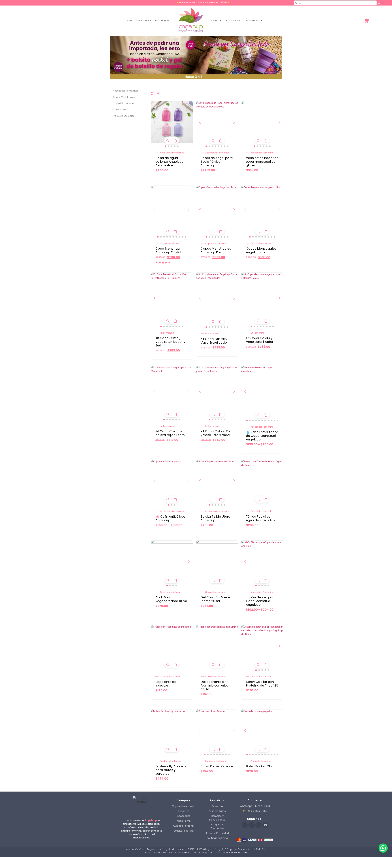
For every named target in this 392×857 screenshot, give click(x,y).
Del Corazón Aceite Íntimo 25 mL (215, 599)
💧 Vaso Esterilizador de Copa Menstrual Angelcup (262, 436)
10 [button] (185, 237)
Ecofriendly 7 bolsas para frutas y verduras (170, 770)
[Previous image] (154, 122)
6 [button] (221, 146)
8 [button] (227, 146)
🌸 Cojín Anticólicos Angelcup (170, 518)
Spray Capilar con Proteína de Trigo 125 (262, 684)
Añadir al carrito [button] (266, 499)
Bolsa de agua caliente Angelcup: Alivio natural (169, 161)
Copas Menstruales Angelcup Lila (261, 250)
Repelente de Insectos (165, 684)
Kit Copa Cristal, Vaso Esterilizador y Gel (170, 342)
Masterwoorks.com (236, 852)
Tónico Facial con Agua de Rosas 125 (260, 518)
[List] (158, 93)
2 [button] (168, 146)
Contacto (254, 800)
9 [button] (182, 237)
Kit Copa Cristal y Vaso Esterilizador (214, 341)
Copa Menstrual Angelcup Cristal (168, 250)
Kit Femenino (167, 333)
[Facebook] (245, 825)
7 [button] (224, 146)
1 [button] (165, 146)
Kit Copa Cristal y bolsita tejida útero (170, 433)
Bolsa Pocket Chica (261, 766)
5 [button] (178, 146)
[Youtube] (252, 825)
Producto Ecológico (170, 761)
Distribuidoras (252, 20)
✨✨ (202, 2)
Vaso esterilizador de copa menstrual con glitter (262, 161)
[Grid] (152, 93)
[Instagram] (258, 825)
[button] (383, 848)
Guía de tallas (233, 20)
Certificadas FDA (145, 20)
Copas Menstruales (170, 243)
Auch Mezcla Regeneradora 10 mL (171, 599)
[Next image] (188, 122)
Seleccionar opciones (175, 141)
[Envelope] (265, 825)
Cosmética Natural (261, 511)
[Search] (380, 2)
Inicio (129, 20)
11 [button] (277, 420)
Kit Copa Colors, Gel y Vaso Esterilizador (216, 433)
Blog (163, 20)
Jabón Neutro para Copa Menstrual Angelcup (261, 601)
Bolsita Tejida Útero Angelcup (215, 518)
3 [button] (171, 146)
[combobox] (335, 2)
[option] (172, 122)
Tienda (214, 20)
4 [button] (174, 146)
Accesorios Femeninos (172, 153)
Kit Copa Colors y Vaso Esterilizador (259, 340)
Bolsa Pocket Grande (217, 766)
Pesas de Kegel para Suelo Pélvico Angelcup (217, 161)
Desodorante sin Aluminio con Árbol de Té (215, 685)
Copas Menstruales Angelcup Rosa (216, 250)
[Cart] (366, 21)
